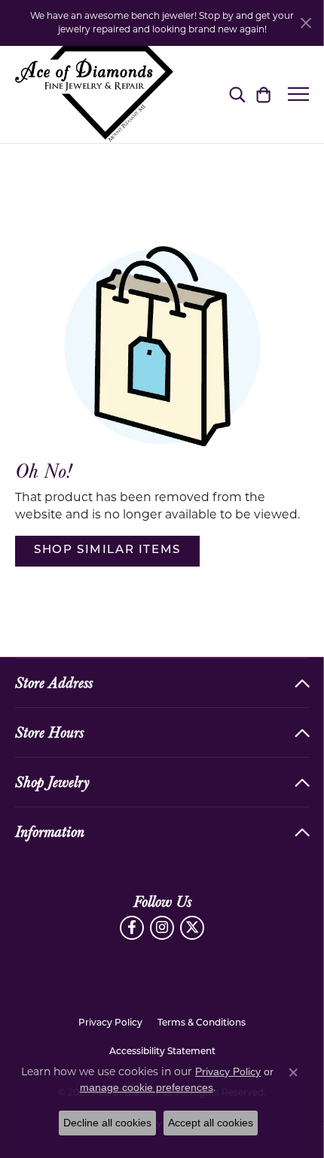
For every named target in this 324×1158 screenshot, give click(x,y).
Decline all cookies (107, 1123)
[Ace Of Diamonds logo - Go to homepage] (94, 94)
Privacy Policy (110, 1023)
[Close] (305, 23)
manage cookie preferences (146, 1087)
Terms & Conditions (201, 1023)
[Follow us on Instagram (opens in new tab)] (162, 928)
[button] (237, 94)
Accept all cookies (210, 1123)
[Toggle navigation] (298, 94)
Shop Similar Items (107, 550)
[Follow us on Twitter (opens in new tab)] (192, 928)
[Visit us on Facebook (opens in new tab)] (132, 928)
